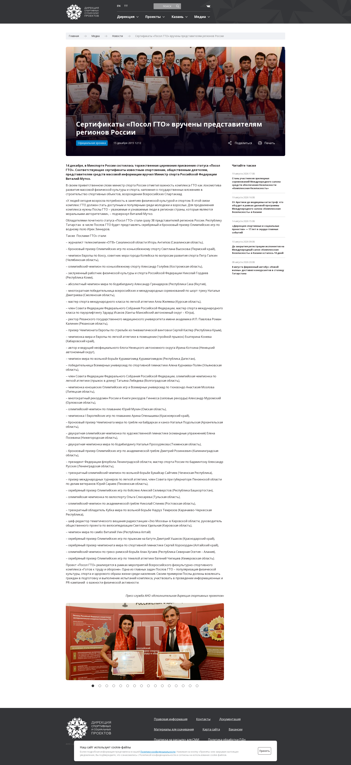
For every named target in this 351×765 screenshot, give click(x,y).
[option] (145, 641)
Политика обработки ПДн (227, 740)
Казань (177, 16)
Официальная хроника (92, 143)
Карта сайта (211, 729)
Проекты (153, 16)
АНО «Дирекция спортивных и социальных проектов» (82, 12)
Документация (230, 719)
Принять (264, 751)
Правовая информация (170, 719)
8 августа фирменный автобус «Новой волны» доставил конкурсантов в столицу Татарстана (258, 270)
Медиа (200, 16)
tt (126, 5)
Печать (269, 143)
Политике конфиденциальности (158, 751)
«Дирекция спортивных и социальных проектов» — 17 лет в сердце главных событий (255, 229)
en (118, 5)
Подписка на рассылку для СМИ (176, 740)
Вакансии (235, 729)
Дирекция (126, 16)
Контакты (203, 719)
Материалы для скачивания (174, 729)
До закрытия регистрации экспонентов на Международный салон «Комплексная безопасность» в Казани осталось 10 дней (258, 250)
